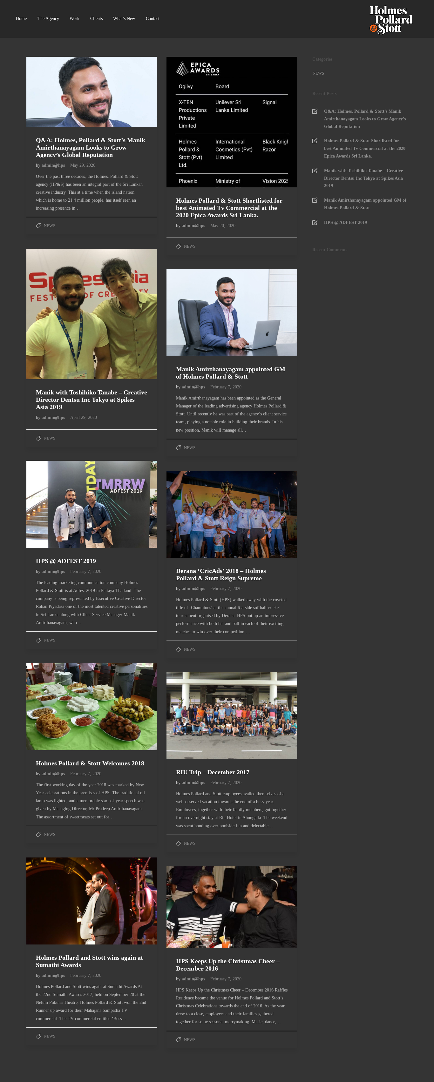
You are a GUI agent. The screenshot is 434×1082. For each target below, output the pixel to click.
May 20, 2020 (222, 225)
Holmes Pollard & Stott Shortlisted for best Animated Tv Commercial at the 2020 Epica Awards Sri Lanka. (364, 148)
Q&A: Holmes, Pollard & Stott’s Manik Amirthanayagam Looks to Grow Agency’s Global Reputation (365, 119)
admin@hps (54, 165)
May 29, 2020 (82, 165)
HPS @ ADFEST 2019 (345, 222)
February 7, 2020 (225, 387)
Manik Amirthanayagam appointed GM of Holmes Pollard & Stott (365, 204)
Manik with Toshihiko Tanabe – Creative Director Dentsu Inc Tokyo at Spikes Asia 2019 (363, 178)
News (49, 225)
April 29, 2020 (83, 417)
